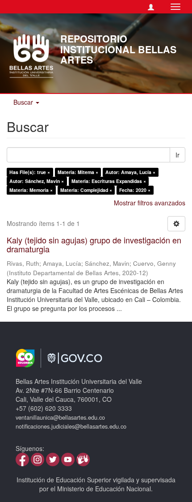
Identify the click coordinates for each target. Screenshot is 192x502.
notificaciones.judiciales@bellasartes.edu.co (71, 426)
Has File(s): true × (29, 172)
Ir (177, 154)
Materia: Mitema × (78, 172)
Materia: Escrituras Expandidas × (108, 181)
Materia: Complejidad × (86, 190)
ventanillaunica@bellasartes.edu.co (60, 417)
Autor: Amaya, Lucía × (130, 172)
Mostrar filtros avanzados (149, 202)
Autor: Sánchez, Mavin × (36, 181)
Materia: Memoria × (31, 190)
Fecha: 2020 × (134, 190)
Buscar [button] (24, 102)
